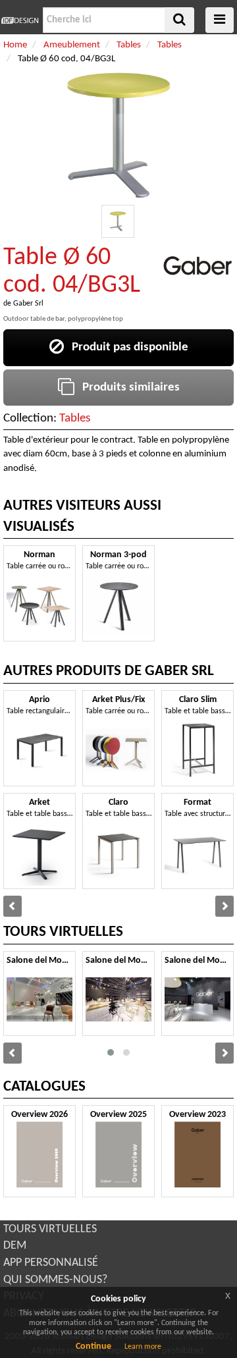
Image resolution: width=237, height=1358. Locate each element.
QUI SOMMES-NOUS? (55, 1280)
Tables (74, 418)
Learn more (142, 1347)
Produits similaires (127, 387)
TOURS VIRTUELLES (50, 1229)
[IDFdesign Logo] (20, 20)
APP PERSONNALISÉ (50, 1263)
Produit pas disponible (126, 347)
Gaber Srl (28, 304)
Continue (93, 1346)
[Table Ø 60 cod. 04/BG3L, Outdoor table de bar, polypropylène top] (118, 221)
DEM (14, 1245)
